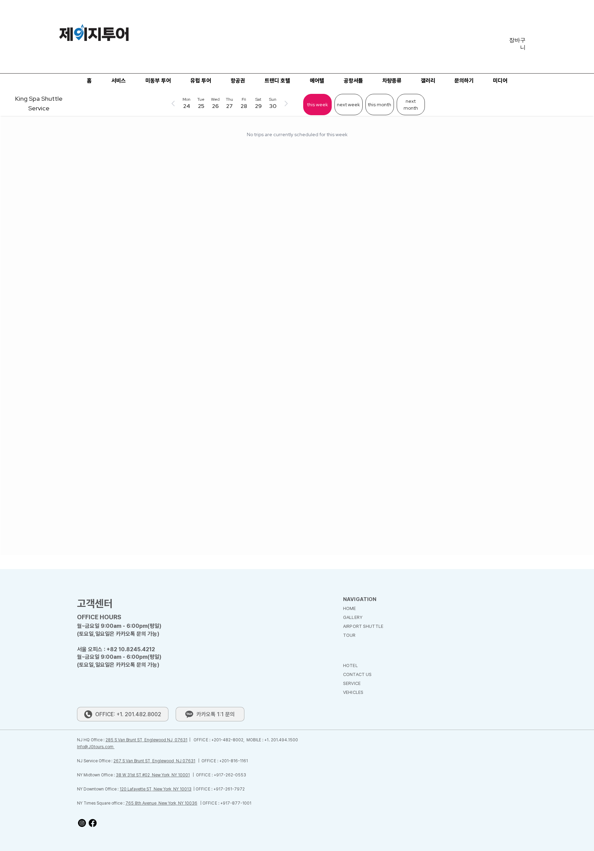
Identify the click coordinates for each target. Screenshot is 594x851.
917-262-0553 (231, 775)
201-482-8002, (230, 740)
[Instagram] (82, 823)
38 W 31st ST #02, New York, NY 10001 (153, 775)
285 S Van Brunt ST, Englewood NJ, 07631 (146, 740)
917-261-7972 (230, 789)
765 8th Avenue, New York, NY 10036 (161, 803)
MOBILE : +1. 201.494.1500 (272, 740)
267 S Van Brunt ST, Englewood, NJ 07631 (154, 761)
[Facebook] (93, 823)
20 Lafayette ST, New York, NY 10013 (156, 789)
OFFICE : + (204, 740)
